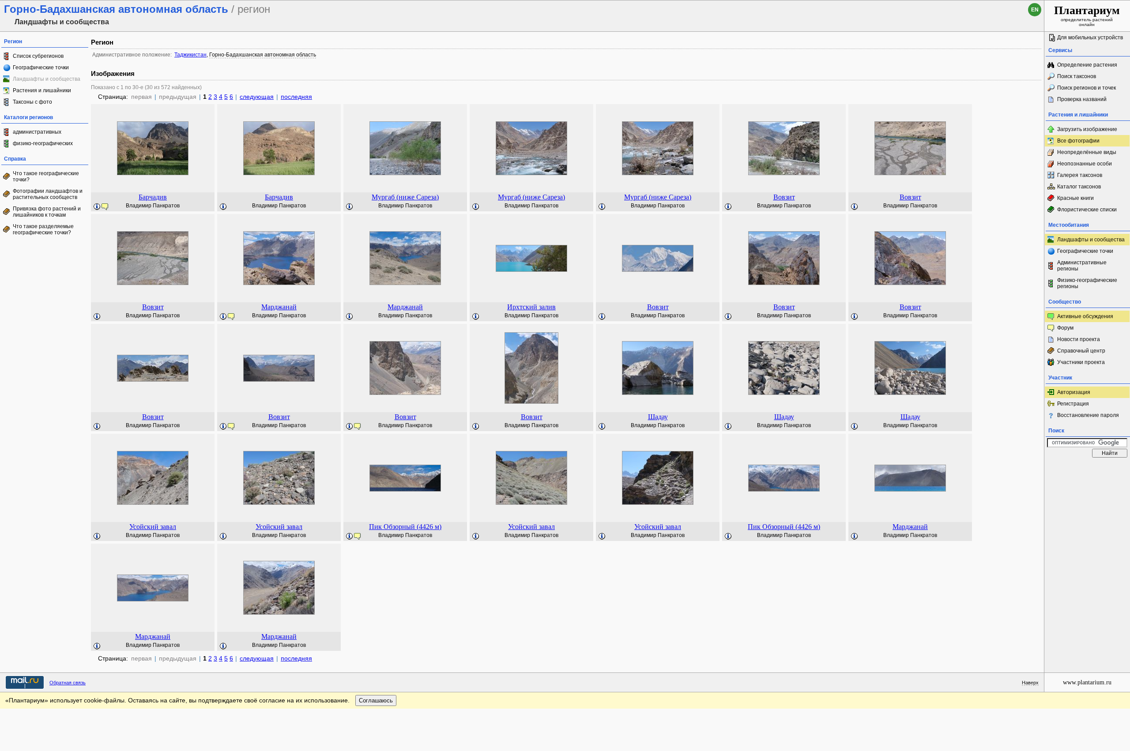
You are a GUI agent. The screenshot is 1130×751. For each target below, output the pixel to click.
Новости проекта (1078, 339)
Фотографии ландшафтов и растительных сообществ (48, 194)
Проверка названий (1082, 99)
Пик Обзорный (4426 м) (405, 526)
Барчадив (153, 197)
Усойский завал (152, 526)
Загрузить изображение (1087, 129)
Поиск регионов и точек (1086, 88)
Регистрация (1073, 404)
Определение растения (1087, 65)
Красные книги (1075, 198)
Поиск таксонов (1076, 76)
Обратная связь (67, 682)
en (1035, 10)
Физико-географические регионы (1087, 283)
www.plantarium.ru (1087, 682)
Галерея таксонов (1079, 175)
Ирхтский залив (531, 307)
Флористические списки (1087, 210)
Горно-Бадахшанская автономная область (262, 55)
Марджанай (279, 307)
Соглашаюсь (376, 700)
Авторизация (1073, 392)
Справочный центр (1081, 351)
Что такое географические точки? (46, 176)
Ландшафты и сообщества (1091, 240)
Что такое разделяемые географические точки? (43, 229)
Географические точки (41, 67)
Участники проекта (1081, 362)
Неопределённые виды (1086, 152)
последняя (296, 96)
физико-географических (43, 143)
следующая (257, 96)
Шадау (658, 417)
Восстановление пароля (1088, 415)
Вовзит (784, 197)
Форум (1065, 328)
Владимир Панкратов (153, 206)
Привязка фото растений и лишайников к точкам (47, 212)
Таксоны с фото (32, 102)
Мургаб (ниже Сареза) (405, 197)
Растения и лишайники (42, 90)
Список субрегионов (38, 56)
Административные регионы (1082, 265)
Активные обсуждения (1085, 316)
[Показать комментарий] (97, 206)
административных (37, 132)
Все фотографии (1078, 141)
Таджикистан (190, 55)
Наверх (1030, 682)
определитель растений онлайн (1087, 15)
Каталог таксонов (1079, 187)
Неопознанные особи (1084, 164)
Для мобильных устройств (1090, 37)
